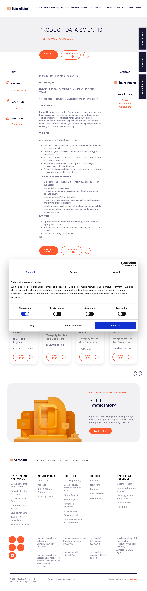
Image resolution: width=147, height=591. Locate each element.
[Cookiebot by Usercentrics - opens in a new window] (123, 264)
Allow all (115, 325)
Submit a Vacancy (134, 8)
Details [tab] (73, 272)
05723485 (42, 546)
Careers (109, 8)
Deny (31, 325)
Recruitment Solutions (77, 8)
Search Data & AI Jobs (45, 8)
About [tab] (116, 272)
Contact (119, 8)
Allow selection (73, 325)
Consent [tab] (30, 272)
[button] (12, 539)
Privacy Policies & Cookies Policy (62, 579)
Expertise (60, 8)
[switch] (57, 314)
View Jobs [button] (22, 356)
